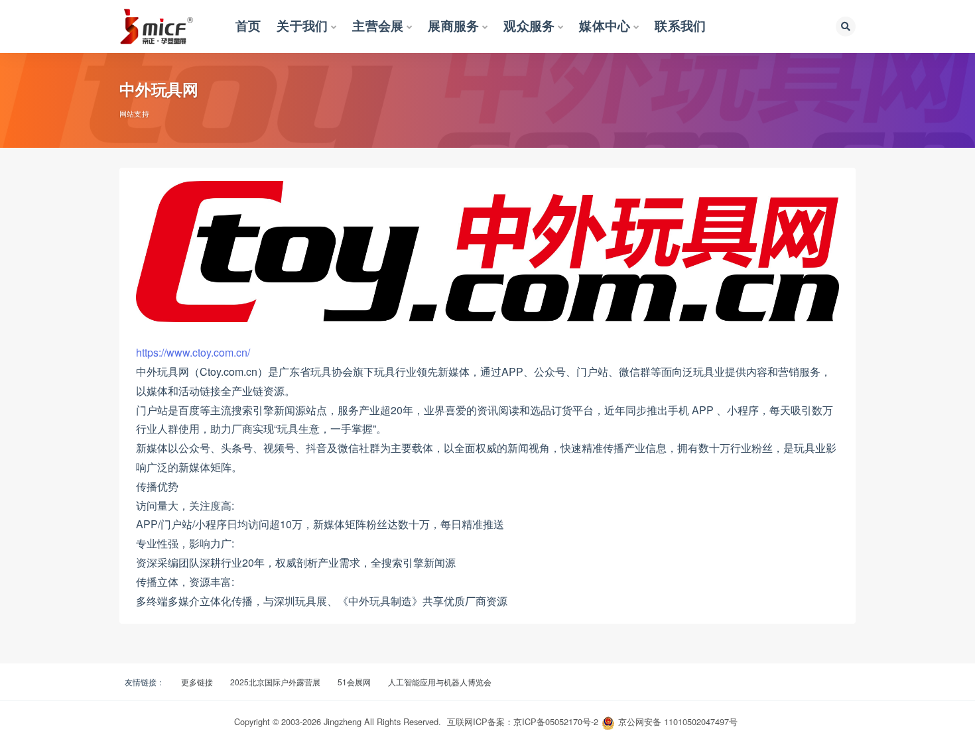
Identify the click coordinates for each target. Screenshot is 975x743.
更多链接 (197, 681)
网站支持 (134, 113)
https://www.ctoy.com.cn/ (193, 352)
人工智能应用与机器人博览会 (439, 681)
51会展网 (354, 681)
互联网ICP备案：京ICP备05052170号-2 (522, 721)
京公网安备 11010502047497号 (678, 721)
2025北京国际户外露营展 (275, 681)
